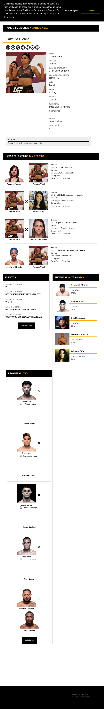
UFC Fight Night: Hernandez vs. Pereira (68, 250)
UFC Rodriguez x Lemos (61, 167)
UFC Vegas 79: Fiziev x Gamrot (64, 223)
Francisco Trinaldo (79, 334)
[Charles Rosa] (62, 306)
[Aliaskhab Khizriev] (62, 289)
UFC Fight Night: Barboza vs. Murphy (67, 195)
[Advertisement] (26, 113)
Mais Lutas (29, 640)
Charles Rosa (77, 301)
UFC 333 (8, 287)
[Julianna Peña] (62, 355)
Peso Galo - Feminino (59, 107)
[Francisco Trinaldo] (62, 339)
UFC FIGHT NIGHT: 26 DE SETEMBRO (21, 310)
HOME (9, 28)
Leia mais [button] (9, 17)
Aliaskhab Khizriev (79, 285)
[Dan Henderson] (62, 322)
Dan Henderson (78, 318)
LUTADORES (22, 28)
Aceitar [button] (90, 11)
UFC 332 (8, 302)
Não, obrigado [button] (71, 11)
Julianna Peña (77, 351)
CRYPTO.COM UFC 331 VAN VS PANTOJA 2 (23, 317)
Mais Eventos (26, 326)
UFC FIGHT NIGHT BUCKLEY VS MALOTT (22, 294)
